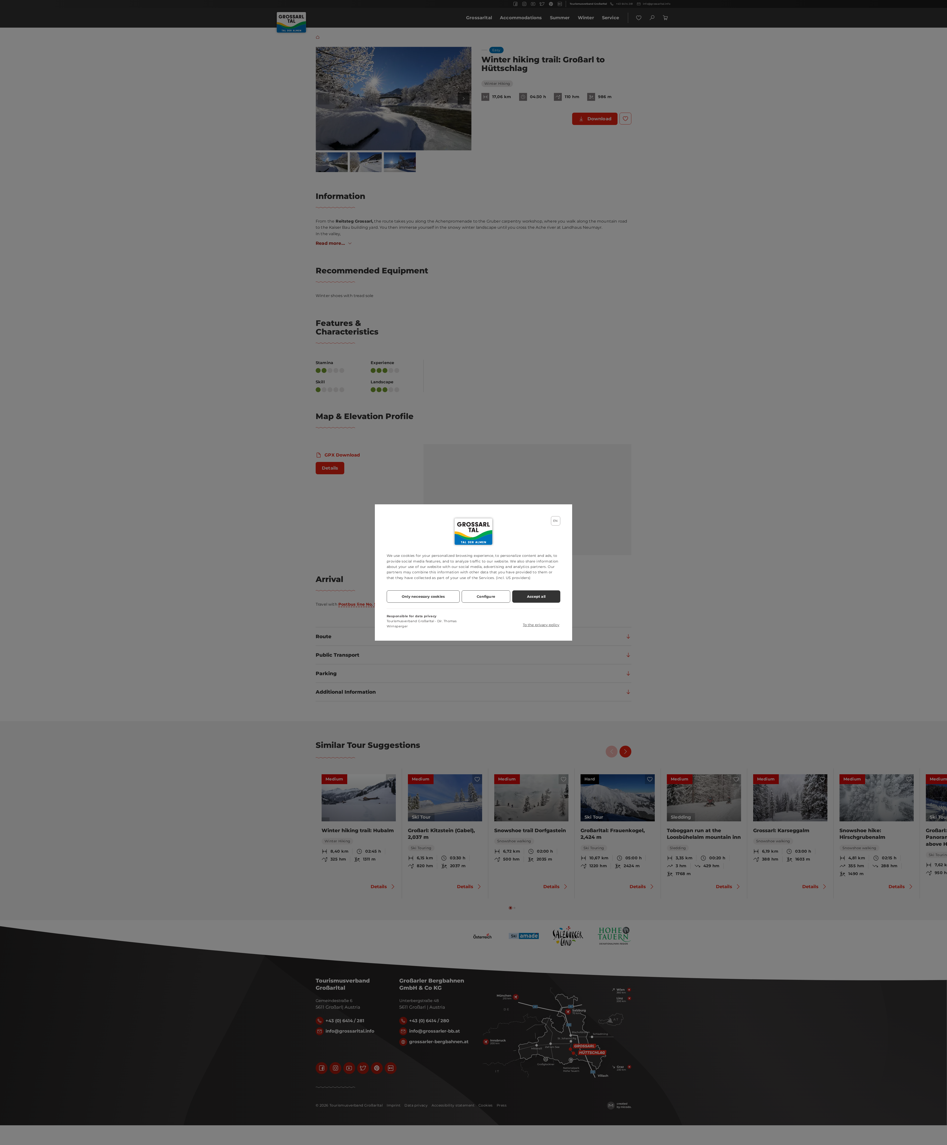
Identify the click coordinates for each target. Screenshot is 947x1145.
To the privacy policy (541, 625)
